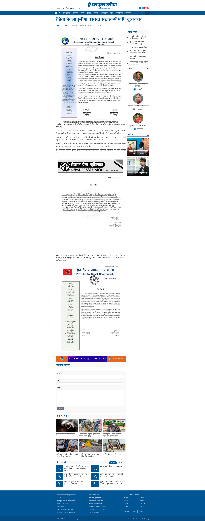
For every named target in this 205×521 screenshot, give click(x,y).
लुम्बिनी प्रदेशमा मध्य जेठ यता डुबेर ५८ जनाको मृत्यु (138, 42)
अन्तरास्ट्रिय (104, 13)
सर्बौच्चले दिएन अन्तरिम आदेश (112, 454)
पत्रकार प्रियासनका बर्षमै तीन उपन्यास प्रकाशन (138, 152)
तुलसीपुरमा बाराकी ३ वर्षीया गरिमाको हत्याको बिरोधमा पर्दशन (67, 455)
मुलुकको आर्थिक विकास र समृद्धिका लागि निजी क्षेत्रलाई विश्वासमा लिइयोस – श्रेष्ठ (112, 482)
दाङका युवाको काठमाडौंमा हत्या (65, 434)
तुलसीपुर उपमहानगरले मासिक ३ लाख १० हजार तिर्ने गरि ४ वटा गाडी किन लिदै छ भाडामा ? (76, 468)
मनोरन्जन (128, 13)
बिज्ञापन (134, 511)
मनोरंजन (142, 506)
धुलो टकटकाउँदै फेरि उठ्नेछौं (138, 125)
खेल (111, 13)
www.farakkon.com (63, 498)
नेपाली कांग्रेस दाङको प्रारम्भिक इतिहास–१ (138, 85)
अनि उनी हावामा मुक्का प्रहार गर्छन (138, 106)
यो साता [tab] (113, 463)
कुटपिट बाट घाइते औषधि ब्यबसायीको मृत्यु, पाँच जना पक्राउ (111, 475)
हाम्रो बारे (127, 511)
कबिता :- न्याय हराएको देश (137, 173)
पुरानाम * (59, 373)
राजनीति (75, 13)
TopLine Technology (142, 519)
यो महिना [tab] (121, 463)
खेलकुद (142, 500)
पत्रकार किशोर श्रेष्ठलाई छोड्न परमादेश (111, 466)
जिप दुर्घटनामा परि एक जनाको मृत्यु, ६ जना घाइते (139, 63)
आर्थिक (126, 506)
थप (147, 68)
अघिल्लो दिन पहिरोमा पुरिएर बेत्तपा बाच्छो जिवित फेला (89, 435)
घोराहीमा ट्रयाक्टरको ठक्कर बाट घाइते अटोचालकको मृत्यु (89, 455)
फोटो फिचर (119, 13)
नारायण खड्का (140, 109)
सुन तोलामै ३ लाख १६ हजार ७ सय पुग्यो (138, 57)
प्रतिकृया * (59, 388)
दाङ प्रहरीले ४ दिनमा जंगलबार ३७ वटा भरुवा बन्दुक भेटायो (113, 435)
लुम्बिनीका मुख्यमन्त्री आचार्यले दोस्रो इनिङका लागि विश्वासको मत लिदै (74, 482)
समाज (82, 13)
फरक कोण (63, 26)
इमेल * (59, 381)
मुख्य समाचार (66, 13)
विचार (89, 13)
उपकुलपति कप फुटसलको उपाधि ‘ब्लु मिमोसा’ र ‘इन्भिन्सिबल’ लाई (75, 475)
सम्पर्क (141, 511)
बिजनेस (96, 13)
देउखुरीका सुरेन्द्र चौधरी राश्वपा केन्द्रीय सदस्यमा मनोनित (138, 37)
